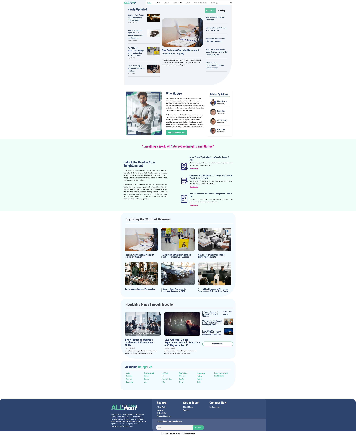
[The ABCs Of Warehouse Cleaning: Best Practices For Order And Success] (153, 54)
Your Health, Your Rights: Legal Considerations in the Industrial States (216, 51)
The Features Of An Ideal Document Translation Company (139, 256)
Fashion (157, 3)
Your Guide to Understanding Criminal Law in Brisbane (215, 65)
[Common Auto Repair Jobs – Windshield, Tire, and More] (153, 21)
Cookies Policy (162, 413)
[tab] (210, 10)
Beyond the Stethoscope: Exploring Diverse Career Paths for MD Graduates (211, 333)
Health (188, 3)
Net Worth (164, 373)
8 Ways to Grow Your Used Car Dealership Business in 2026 (173, 290)
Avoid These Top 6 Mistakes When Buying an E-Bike (136, 68)
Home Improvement (200, 3)
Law (145, 382)
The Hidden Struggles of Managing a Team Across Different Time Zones (213, 290)
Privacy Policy (161, 407)
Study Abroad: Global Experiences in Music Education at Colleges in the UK (182, 342)
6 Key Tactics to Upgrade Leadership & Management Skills (139, 342)
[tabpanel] (216, 44)
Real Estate (183, 373)
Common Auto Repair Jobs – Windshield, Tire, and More (136, 17)
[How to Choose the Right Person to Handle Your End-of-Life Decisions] (153, 36)
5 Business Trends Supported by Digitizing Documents (211, 256)
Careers (129, 379)
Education (129, 382)
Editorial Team (188, 407)
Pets (163, 382)
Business (129, 376)
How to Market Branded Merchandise (140, 289)
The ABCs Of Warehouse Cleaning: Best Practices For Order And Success (177, 256)
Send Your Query (214, 407)
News (163, 376)
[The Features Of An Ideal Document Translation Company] (182, 45)
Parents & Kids (166, 379)
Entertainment (149, 373)
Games (146, 376)
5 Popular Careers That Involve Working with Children (211, 314)
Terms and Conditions (164, 416)
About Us (186, 410)
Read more (194, 168)
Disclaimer (160, 410)
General (146, 379)
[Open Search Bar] (231, 2)
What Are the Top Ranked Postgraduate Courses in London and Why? (212, 323)
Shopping (182, 376)
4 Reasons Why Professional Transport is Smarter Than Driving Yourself (210, 176)
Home (149, 3)
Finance (166, 3)
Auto (128, 373)
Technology (214, 3)
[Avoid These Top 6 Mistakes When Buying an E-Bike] (153, 72)
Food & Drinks (177, 3)
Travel (181, 382)
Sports (181, 379)
